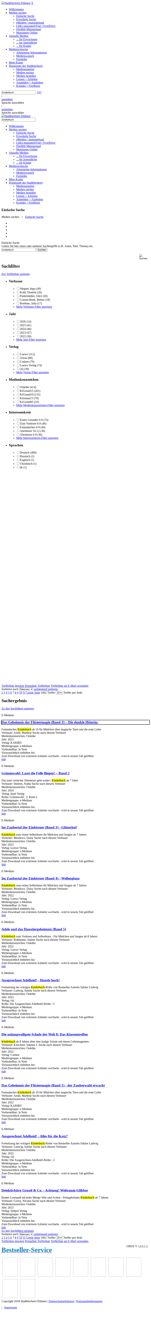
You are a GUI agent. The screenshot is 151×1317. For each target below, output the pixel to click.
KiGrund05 (26, 401)
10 (20, 692)
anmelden (7, 99)
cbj (21, 369)
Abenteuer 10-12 (30, 430)
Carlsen (24, 361)
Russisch (25, 456)
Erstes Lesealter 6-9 (31, 419)
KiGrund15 (26, 390)
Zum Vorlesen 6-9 (30, 423)
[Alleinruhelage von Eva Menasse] (9, 1275)
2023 (23, 332)
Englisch (25, 459)
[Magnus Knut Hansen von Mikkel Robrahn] (45, 1275)
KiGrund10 (26, 394)
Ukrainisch (26, 463)
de (21, 467)
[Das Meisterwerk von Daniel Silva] (98, 1275)
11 (24, 692)
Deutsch (24, 452)
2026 (23, 321)
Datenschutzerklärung (61, 1301)
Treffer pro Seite (72, 692)
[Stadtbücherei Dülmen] (15, 3)
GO (39, 92)
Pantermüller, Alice (31, 296)
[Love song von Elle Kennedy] (63, 1275)
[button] (144, 257)
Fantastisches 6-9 (30, 427)
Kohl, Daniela (28, 292)
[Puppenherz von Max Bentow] (133, 1275)
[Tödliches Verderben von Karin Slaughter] (27, 1297)
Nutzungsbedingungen (89, 1301)
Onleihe (24, 387)
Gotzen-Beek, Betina (32, 299)
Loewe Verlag (28, 365)
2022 (23, 336)
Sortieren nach (9, 689)
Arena (23, 357)
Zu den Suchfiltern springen (17, 708)
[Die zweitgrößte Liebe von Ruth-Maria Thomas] (9, 1297)
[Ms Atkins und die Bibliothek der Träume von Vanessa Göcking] (27, 1275)
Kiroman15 (26, 398)
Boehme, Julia (28, 303)
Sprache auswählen (12, 102)
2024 (23, 328)
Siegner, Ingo (27, 288)
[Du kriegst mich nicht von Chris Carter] (116, 1275)
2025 (23, 325)
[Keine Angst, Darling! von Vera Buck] (80, 1275)
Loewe (24, 354)
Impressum (10, 1307)
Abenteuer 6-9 (28, 434)
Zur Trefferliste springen (15, 274)
